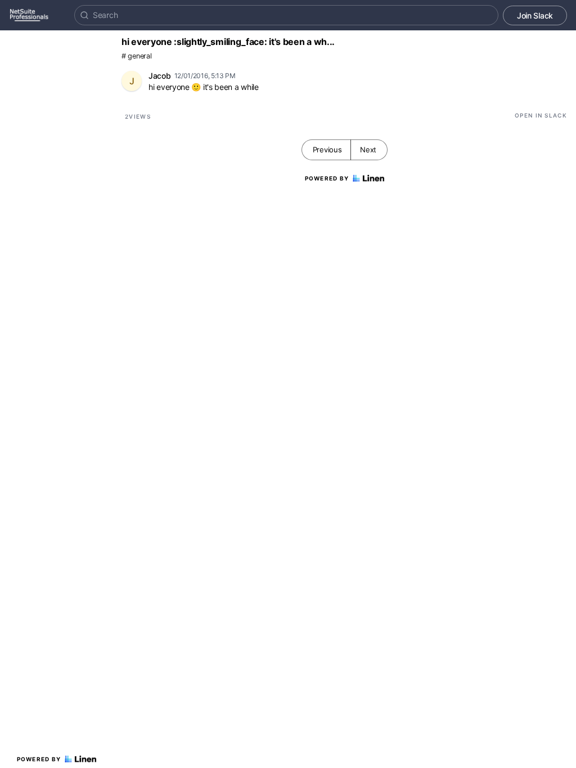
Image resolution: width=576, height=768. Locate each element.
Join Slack (535, 15)
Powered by (39, 759)
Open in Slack (541, 115)
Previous (327, 149)
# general (136, 56)
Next (368, 149)
